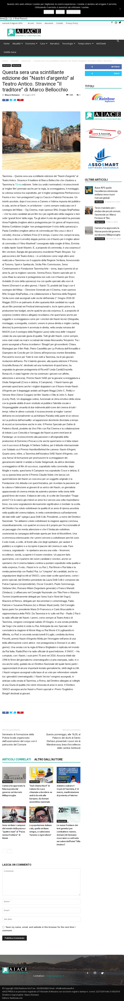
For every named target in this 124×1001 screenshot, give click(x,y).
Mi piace (115, 66)
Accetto (49, 12)
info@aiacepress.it (54, 975)
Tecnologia (67, 43)
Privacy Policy (72, 23)
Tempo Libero (84, 43)
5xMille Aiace (10, 52)
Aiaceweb (49, 23)
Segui (116, 73)
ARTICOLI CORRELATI (16, 759)
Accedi (31, 23)
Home (39, 23)
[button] (118, 41)
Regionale (100, 222)
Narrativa (54, 43)
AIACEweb (101, 43)
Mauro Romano (12, 95)
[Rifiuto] (120, 8)
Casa (42, 43)
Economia (30, 43)
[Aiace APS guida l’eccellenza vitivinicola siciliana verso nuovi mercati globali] (89, 190)
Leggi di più (73, 12)
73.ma (18, 184)
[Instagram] (116, 23)
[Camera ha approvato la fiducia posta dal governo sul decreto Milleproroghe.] (14, 775)
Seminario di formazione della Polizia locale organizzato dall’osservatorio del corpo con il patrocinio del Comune (19, 739)
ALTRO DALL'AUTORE (48, 759)
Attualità (16, 43)
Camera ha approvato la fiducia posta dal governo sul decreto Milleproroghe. (108, 231)
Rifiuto (60, 12)
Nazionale (26, 60)
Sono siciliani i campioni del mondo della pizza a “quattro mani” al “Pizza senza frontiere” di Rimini (13, 831)
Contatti (59, 23)
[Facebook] (112, 23)
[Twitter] (120, 23)
